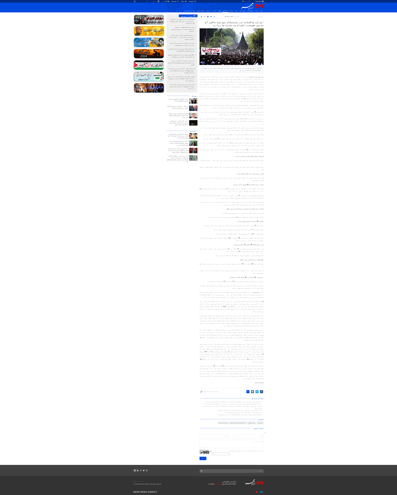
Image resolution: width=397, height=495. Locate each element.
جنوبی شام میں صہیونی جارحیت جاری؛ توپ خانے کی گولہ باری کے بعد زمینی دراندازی (182, 86)
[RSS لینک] (137, 470)
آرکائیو (154, 1)
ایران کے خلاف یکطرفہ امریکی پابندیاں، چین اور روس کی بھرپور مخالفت (182, 29)
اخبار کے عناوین (190, 10)
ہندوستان (243, 10)
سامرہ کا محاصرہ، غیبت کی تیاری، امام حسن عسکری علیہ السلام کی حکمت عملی (178, 122)
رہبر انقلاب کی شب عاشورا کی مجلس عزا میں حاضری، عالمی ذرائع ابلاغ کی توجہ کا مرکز (233, 404)
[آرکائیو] (134, 470)
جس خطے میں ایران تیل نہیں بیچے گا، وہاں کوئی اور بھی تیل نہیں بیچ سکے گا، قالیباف (182, 21)
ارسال (203, 458)
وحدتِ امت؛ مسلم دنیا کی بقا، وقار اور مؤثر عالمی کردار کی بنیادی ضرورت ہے (178, 135)
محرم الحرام (223, 423)
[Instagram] (146, 470)
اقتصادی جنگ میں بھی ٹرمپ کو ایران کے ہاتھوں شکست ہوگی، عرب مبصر (178, 115)
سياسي (231, 10)
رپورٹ (194, 96)
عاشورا (260, 423)
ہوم (261, 10)
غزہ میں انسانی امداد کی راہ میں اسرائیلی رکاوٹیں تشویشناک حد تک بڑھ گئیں (181, 63)
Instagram (191, 1)
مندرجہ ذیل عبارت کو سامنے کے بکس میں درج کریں (246, 450)
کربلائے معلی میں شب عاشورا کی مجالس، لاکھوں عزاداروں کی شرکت (240, 414)
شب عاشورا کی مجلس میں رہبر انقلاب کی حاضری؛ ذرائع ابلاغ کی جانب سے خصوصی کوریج (234, 401)
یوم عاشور (251, 423)
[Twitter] (143, 470)
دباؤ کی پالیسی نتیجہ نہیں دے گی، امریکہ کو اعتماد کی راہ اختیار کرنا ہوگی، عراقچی (181, 37)
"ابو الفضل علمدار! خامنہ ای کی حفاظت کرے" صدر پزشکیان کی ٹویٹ (240, 410)
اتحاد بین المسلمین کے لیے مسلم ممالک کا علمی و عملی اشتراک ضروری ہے (179, 143)
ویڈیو (208, 10)
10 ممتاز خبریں (188, 16)
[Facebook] (140, 470)
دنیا (236, 10)
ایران (257, 10)
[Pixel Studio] (256, 492)
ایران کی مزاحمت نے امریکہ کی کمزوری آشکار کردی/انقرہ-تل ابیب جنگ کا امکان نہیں (178, 150)
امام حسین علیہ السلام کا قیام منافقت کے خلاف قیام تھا (243, 412)
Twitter (183, 1)
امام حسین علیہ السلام (237, 423)
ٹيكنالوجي (201, 10)
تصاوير (214, 10)
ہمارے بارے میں (138, 481)
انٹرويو (193, 131)
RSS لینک (164, 1)
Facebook (174, 1)
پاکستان (250, 10)
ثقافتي (225, 10)
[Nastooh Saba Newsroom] (261, 492)
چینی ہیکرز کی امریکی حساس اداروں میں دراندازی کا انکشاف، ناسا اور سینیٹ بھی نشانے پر (181, 78)
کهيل (219, 10)
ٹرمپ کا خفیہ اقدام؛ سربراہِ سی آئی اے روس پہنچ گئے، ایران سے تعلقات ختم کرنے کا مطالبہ (181, 70)
